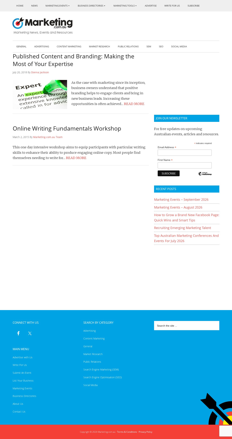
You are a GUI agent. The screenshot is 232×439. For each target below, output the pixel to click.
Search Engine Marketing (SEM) (101, 369)
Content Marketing (94, 338)
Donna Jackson (40, 72)
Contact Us (19, 411)
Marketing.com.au (45, 25)
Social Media (90, 385)
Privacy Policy (145, 431)
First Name (165, 160)
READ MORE (134, 104)
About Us (18, 403)
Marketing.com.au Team (48, 137)
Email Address (167, 147)
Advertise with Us (22, 357)
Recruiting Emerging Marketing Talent (182, 228)
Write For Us (20, 365)
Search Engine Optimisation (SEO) (102, 377)
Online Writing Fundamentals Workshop (67, 128)
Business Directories (24, 396)
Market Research (93, 354)
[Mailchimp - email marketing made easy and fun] (205, 176)
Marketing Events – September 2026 (181, 199)
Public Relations (92, 361)
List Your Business (23, 380)
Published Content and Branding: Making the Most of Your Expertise (73, 60)
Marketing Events (22, 388)
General (87, 346)
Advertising (89, 330)
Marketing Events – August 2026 (178, 207)
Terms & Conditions (127, 431)
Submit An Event (22, 372)
